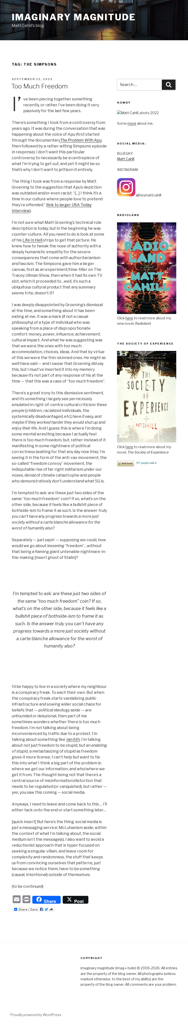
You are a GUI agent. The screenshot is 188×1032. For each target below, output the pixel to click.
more (132, 123)
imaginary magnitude (74, 17)
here (129, 318)
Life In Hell (33, 240)
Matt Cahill (125, 159)
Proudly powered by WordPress (35, 1015)
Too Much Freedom (39, 86)
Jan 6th (73, 739)
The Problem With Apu (81, 140)
